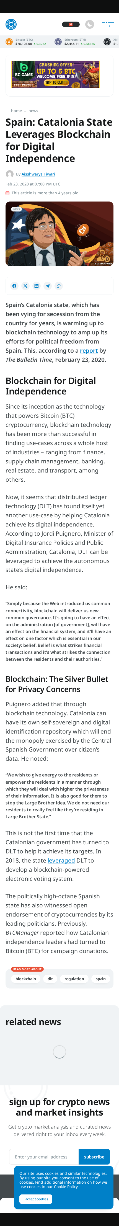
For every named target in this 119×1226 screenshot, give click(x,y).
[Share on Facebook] (14, 286)
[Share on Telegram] (47, 286)
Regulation (74, 978)
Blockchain (25, 978)
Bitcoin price (26, 41)
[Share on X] (25, 286)
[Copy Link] (59, 286)
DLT (50, 978)
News (33, 110)
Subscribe (94, 1157)
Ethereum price (75, 41)
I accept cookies (36, 1199)
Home (16, 110)
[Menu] (108, 24)
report (89, 350)
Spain (101, 978)
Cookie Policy (65, 1186)
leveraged (61, 860)
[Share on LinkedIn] (36, 286)
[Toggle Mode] (89, 24)
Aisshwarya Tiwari (38, 174)
